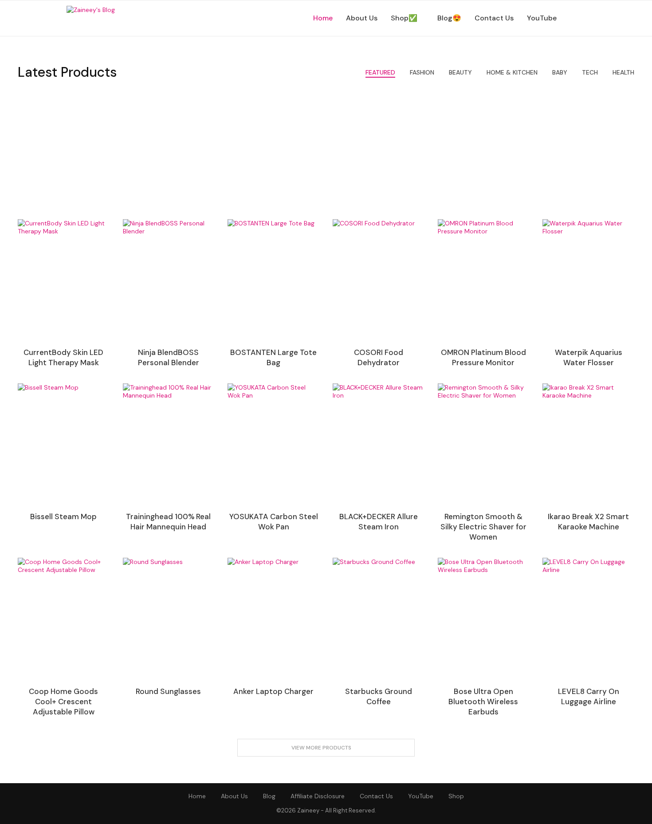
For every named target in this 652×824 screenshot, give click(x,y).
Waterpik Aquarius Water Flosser (588, 357)
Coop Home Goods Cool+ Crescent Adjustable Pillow (63, 701)
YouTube (542, 18)
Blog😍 (449, 18)
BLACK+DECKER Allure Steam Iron (378, 522)
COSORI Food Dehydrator (378, 357)
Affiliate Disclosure (318, 796)
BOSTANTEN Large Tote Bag (273, 357)
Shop (456, 796)
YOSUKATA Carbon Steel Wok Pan (273, 522)
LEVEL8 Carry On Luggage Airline (588, 696)
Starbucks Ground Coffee (378, 696)
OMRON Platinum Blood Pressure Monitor (483, 357)
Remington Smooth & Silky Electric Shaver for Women (483, 527)
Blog (269, 796)
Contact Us (494, 18)
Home (323, 18)
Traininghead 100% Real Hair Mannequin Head (168, 522)
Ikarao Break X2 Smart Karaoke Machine (588, 522)
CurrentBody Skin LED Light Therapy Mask (63, 357)
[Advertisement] (326, 153)
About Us (361, 18)
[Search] (581, 18)
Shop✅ (404, 18)
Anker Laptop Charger (273, 691)
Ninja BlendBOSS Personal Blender (168, 357)
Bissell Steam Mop (63, 516)
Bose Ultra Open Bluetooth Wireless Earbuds (483, 701)
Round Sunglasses (168, 691)
